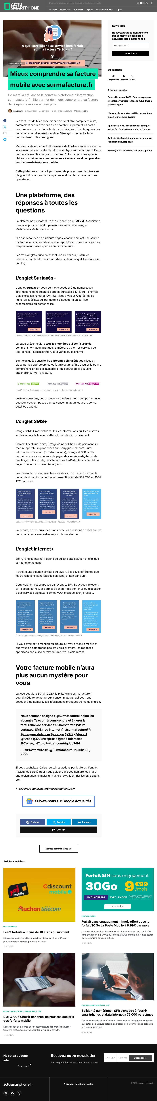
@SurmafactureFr (69, 716)
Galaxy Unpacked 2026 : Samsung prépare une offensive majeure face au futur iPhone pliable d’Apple (130, 101)
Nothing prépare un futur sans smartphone (130, 150)
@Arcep (27, 739)
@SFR (69, 734)
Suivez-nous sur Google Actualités (62, 801)
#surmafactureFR (78, 729)
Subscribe (129, 53)
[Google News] (5, 1093)
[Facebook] (12, 1093)
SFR (107, 1005)
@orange (57, 734)
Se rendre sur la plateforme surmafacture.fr (46, 788)
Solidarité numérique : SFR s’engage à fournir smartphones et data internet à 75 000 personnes (117, 1012)
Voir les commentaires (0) (58, 848)
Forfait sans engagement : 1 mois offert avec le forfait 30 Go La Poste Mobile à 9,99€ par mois (115, 923)
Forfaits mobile (16, 63)
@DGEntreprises (45, 739)
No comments (82, 111)
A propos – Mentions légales (78, 1084)
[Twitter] (19, 1093)
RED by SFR (36, 1011)
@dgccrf (80, 734)
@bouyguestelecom (35, 734)
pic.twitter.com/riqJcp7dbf (60, 743)
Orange (28, 1011)
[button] (142, 3)
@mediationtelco (70, 739)
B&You (6, 1011)
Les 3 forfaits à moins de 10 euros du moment (36, 932)
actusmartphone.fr (18, 1084)
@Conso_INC (30, 743)
